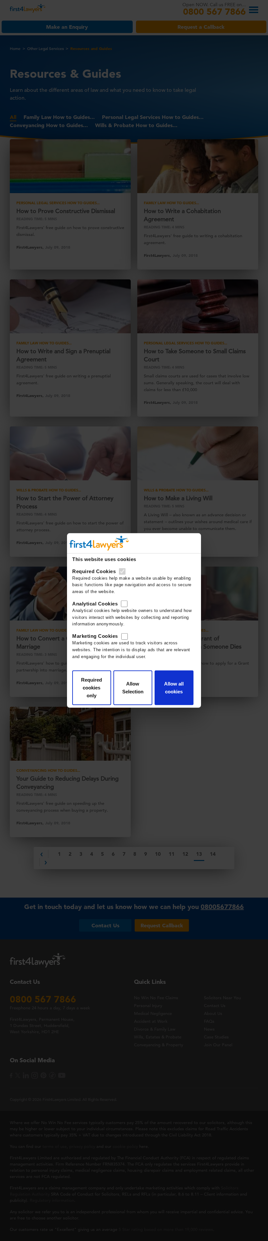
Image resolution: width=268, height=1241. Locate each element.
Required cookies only (91, 687)
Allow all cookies (174, 687)
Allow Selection (132, 687)
